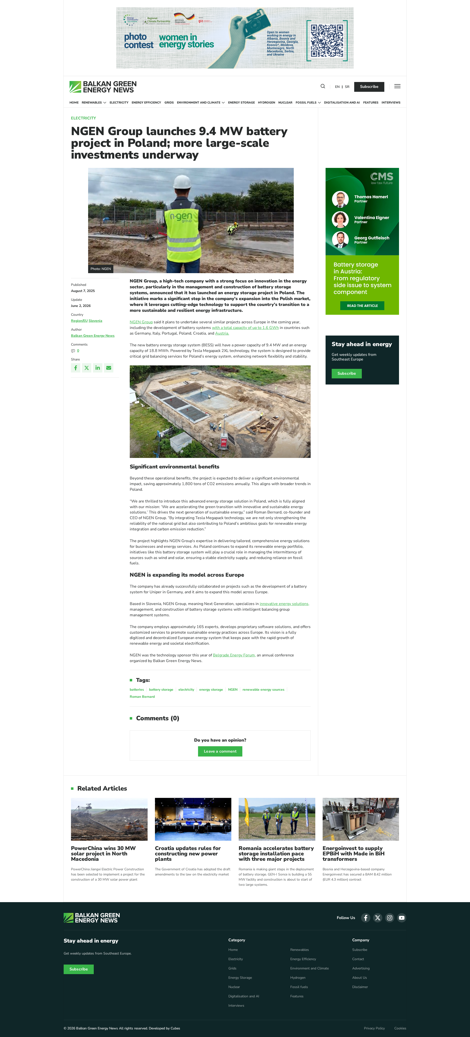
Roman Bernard (142, 696)
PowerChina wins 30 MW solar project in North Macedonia (103, 854)
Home (74, 102)
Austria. (222, 333)
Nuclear (285, 102)
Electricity (119, 102)
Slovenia (95, 320)
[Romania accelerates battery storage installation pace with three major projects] (277, 819)
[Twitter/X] (86, 368)
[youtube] (401, 917)
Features (370, 102)
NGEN (232, 689)
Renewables (92, 102)
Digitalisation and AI (342, 102)
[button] (323, 87)
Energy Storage (241, 102)
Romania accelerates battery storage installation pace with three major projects (276, 854)
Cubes (175, 1028)
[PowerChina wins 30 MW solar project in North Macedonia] (109, 819)
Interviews (391, 102)
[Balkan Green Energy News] (103, 87)
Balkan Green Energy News (93, 335)
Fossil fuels (306, 102)
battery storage (161, 689)
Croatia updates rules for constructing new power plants (188, 854)
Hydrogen (266, 102)
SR (347, 87)
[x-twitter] (377, 917)
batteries (137, 689)
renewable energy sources (263, 689)
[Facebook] (75, 368)
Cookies (400, 1028)
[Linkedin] (97, 368)
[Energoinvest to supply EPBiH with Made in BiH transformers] (361, 819)
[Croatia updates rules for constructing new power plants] (193, 819)
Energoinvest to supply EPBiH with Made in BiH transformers (354, 854)
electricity (186, 689)
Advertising (361, 968)
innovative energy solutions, (284, 603)
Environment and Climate (198, 102)
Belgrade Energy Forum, (234, 655)
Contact (358, 959)
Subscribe (369, 86)
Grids (169, 102)
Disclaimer (360, 987)
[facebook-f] (365, 917)
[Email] (108, 368)
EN (337, 87)
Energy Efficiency (146, 102)
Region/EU (79, 320)
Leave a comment (220, 751)
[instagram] (389, 917)
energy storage (211, 689)
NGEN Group (141, 322)
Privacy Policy (374, 1028)
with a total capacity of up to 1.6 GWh (245, 327)
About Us (359, 978)
